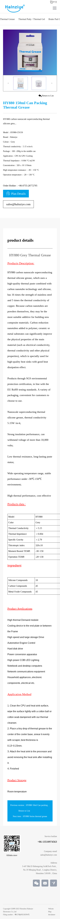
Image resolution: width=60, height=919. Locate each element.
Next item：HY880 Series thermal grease (30, 816)
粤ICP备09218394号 (22, 915)
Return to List (48, 96)
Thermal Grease (7, 19)
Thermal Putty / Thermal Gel (31, 19)
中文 (55, 2)
